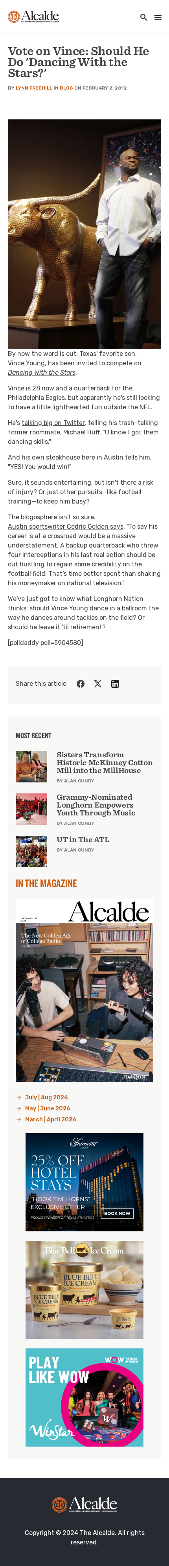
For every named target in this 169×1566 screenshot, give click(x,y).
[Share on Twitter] (98, 684)
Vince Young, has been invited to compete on (74, 363)
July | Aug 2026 (46, 1097)
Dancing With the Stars (41, 372)
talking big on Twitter (53, 423)
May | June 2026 (47, 1108)
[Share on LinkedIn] (115, 684)
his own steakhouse (51, 457)
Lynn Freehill (34, 88)
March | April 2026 (50, 1119)
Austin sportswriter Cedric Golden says (65, 526)
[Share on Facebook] (80, 684)
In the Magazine (46, 883)
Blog (66, 88)
